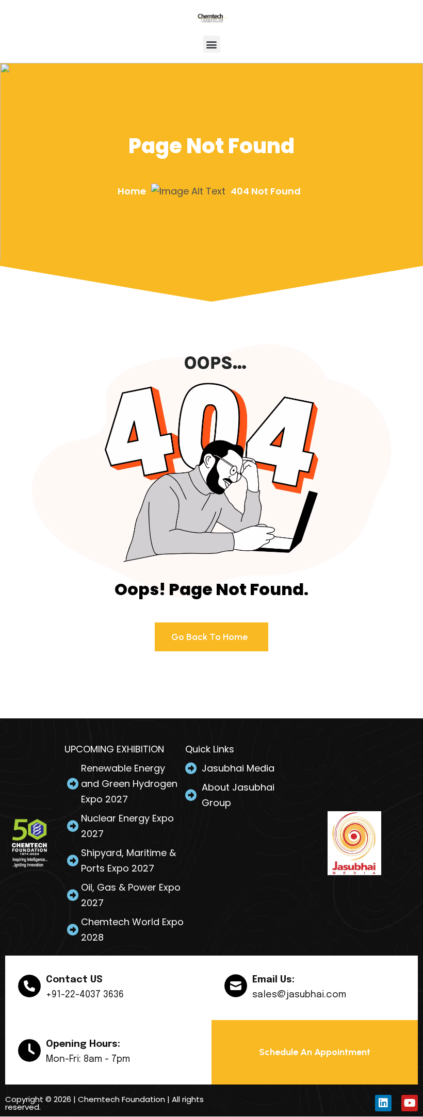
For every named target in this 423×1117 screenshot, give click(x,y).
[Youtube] (409, 1103)
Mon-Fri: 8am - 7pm (88, 1059)
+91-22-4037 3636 (85, 994)
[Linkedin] (383, 1103)
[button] (211, 44)
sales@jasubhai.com (299, 994)
